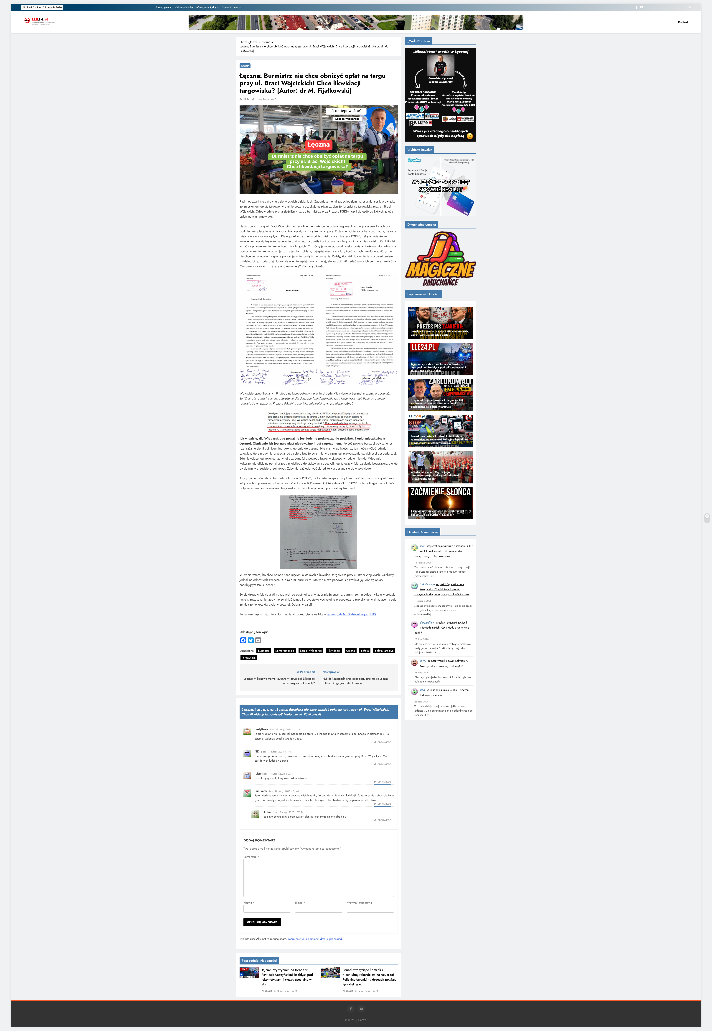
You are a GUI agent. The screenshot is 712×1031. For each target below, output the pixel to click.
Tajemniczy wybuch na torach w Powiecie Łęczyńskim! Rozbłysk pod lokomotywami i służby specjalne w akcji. (287, 977)
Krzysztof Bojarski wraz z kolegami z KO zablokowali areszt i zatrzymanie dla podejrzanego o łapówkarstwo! (443, 551)
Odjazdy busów (184, 7)
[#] (356, 22)
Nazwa (249, 903)
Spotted (226, 7)
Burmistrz (263, 651)
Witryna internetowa (359, 903)
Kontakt (238, 7)
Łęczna (245, 65)
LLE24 (246, 99)
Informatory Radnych (207, 7)
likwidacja (334, 651)
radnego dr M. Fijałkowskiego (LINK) (351, 614)
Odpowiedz (384, 742)
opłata (365, 651)
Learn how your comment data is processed (315, 939)
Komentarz (251, 857)
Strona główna (164, 7)
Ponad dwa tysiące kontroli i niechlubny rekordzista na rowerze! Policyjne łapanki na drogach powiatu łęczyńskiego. (370, 977)
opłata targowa (384, 651)
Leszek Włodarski (311, 651)
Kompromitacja (284, 651)
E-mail (300, 903)
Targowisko (249, 658)
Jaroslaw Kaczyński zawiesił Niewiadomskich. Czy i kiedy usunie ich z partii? (441, 628)
